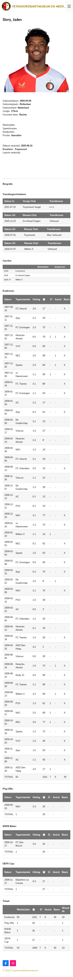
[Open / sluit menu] (69, 6)
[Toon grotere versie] (36, 58)
